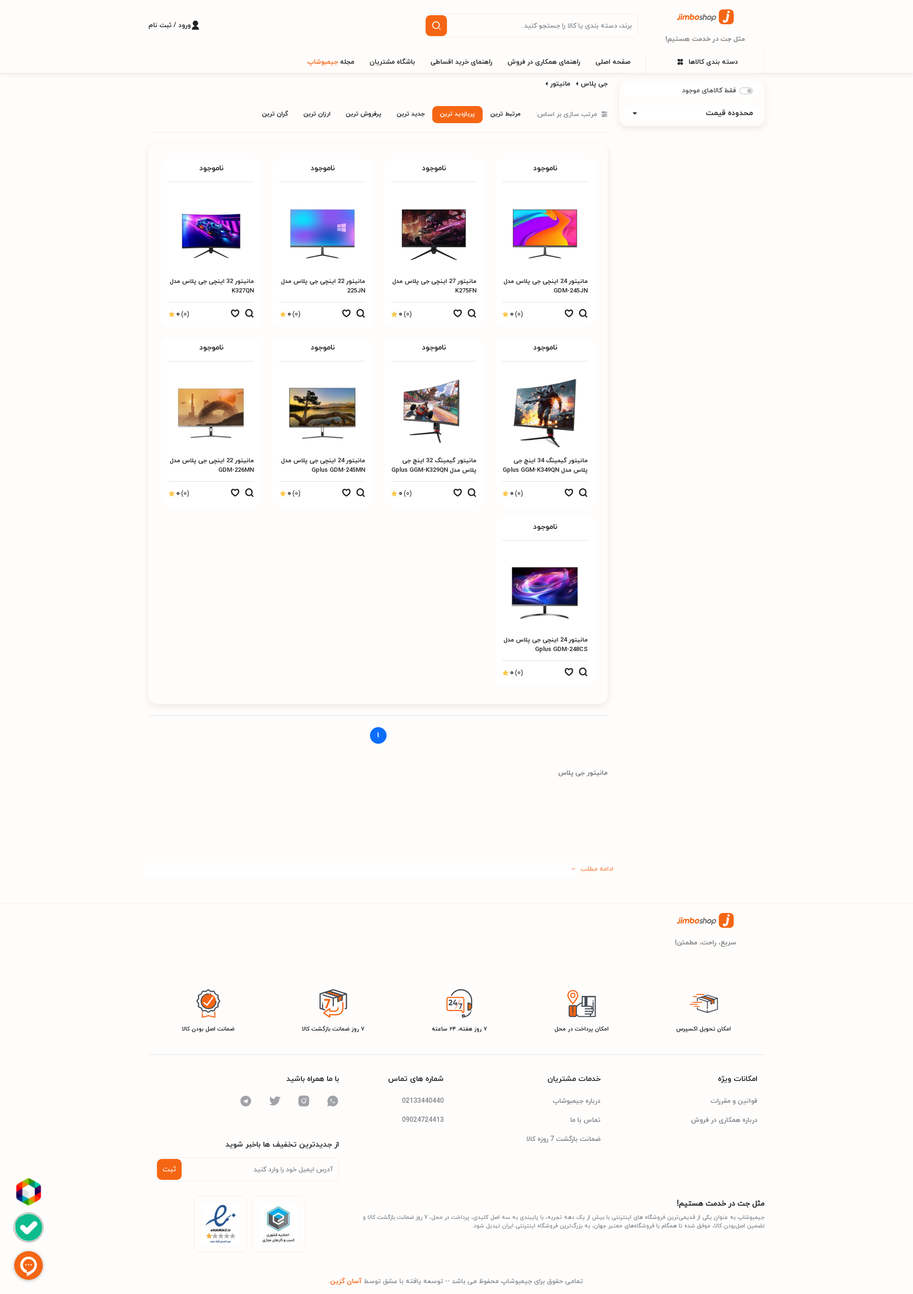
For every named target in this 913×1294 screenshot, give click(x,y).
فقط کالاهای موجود (709, 90)
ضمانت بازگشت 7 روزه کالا (563, 1139)
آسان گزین (346, 1281)
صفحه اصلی (613, 62)
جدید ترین (411, 114)
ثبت (169, 1169)
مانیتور (560, 83)
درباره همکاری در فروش (724, 1120)
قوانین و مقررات (734, 1101)
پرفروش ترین (363, 114)
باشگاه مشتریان (392, 62)
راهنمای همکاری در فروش (543, 62)
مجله (330, 62)
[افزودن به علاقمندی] (568, 315)
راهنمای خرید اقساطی (461, 62)
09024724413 (423, 1120)
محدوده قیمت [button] (729, 113)
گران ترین (275, 114)
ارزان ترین (316, 114)
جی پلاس (594, 83)
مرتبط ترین (505, 114)
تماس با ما (585, 1120)
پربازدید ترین (457, 114)
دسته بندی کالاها (713, 62)
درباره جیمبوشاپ (577, 1101)
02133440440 (423, 1101)
